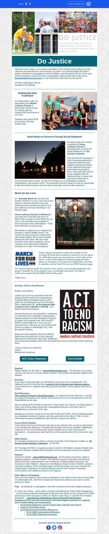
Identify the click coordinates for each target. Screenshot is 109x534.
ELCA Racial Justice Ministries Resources (39, 509)
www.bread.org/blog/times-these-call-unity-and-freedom (54, 498)
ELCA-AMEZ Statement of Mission (41, 514)
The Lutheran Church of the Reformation (34, 395)
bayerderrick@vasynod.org (28, 78)
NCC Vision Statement (34, 359)
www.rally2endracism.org (55, 370)
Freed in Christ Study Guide (32, 507)
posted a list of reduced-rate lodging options (68, 384)
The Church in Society (78, 152)
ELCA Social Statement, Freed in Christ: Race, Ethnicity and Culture (50, 505)
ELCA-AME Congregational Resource (43, 512)
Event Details (75, 359)
